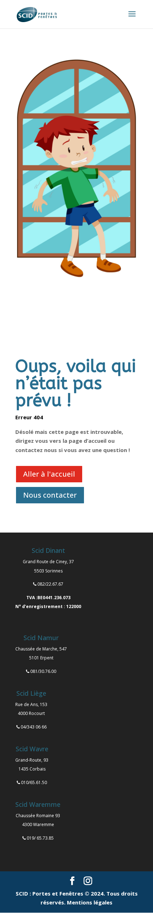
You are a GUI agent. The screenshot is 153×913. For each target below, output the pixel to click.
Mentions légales (89, 902)
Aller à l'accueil (49, 474)
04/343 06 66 (34, 727)
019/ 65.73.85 (40, 838)
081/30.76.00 (43, 671)
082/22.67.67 (50, 584)
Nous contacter (50, 495)
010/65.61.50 (34, 782)
